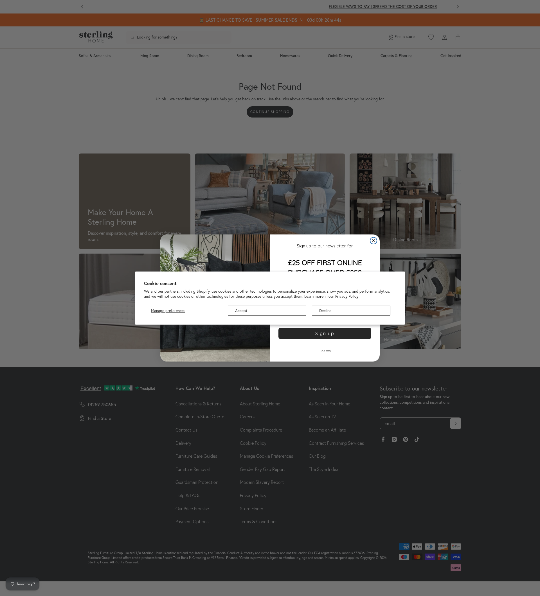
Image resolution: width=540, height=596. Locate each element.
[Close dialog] (373, 240)
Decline (325, 310)
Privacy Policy (346, 296)
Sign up (324, 333)
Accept (241, 310)
